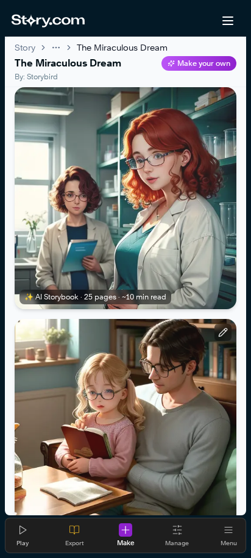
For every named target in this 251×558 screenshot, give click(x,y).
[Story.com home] (48, 20)
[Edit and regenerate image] (223, 332)
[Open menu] (228, 21)
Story (25, 47)
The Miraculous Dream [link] (122, 47)
